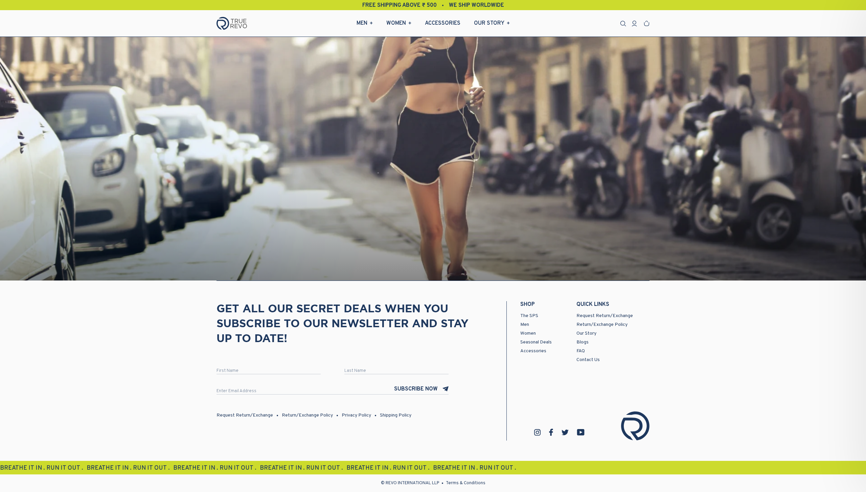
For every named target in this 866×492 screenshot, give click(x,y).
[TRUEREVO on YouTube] (581, 432)
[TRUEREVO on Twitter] (565, 432)
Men (362, 23)
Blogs (582, 342)
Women (396, 23)
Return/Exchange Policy (602, 325)
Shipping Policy (395, 415)
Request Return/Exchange (604, 316)
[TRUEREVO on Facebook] (551, 432)
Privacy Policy (356, 415)
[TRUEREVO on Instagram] (537, 432)
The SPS (529, 316)
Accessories (442, 23)
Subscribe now (416, 389)
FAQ (580, 351)
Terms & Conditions (465, 483)
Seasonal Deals (536, 342)
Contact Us (588, 360)
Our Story (489, 23)
